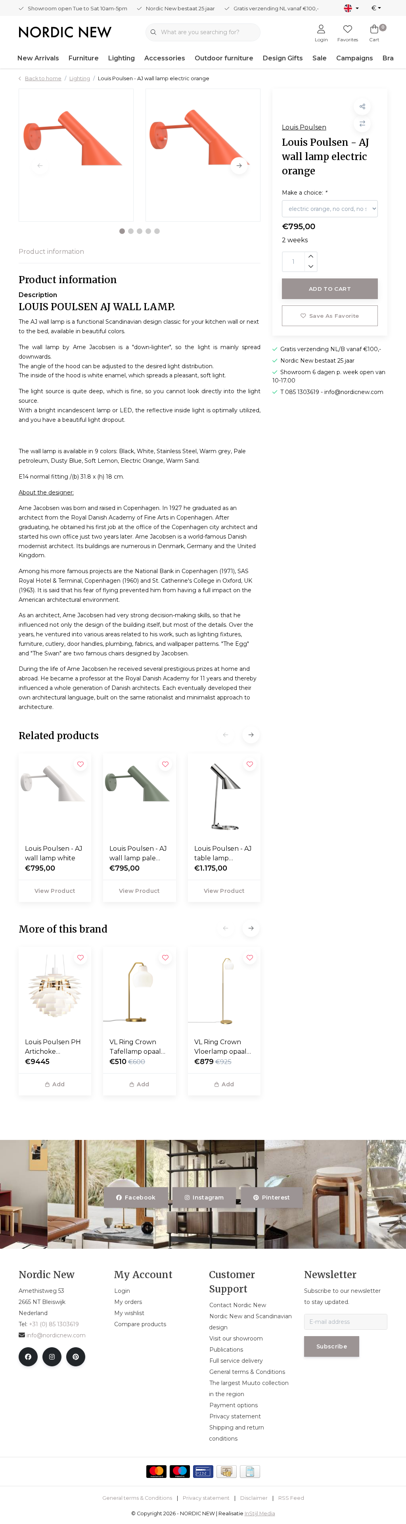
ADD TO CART (330, 289)
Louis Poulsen (304, 127)
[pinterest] (75, 1356)
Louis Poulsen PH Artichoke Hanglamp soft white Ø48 (53, 1047)
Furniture (84, 58)
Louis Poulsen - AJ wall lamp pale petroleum (138, 854)
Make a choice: (304, 192)
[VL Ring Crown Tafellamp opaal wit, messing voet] (139, 989)
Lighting (121, 58)
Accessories (164, 58)
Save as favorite (334, 316)
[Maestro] (180, 1471)
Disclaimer (254, 1498)
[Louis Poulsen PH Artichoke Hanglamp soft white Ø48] (55, 989)
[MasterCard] (156, 1471)
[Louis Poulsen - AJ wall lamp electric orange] (76, 155)
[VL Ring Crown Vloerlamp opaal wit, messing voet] (224, 989)
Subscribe (331, 1346)
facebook (140, 1197)
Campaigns (354, 58)
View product (55, 890)
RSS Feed (291, 1498)
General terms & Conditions (137, 1498)
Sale (319, 58)
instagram (208, 1197)
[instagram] (51, 1356)
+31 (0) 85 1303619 (54, 1324)
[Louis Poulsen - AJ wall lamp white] (55, 795)
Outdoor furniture (224, 58)
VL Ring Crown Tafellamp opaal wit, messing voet (136, 1047)
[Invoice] (250, 1471)
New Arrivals (38, 58)
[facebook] (28, 1356)
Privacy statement (206, 1498)
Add (58, 1084)
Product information (51, 251)
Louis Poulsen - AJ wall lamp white (53, 853)
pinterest (276, 1197)
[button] (122, 231)
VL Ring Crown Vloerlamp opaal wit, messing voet (221, 1047)
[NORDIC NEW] (65, 31)
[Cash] (226, 1471)
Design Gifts (283, 58)
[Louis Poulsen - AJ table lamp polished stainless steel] (224, 795)
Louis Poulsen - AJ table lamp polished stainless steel (223, 854)
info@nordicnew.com (56, 1335)
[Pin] (203, 1471)
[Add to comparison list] (362, 123)
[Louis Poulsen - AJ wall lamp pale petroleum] (139, 795)
